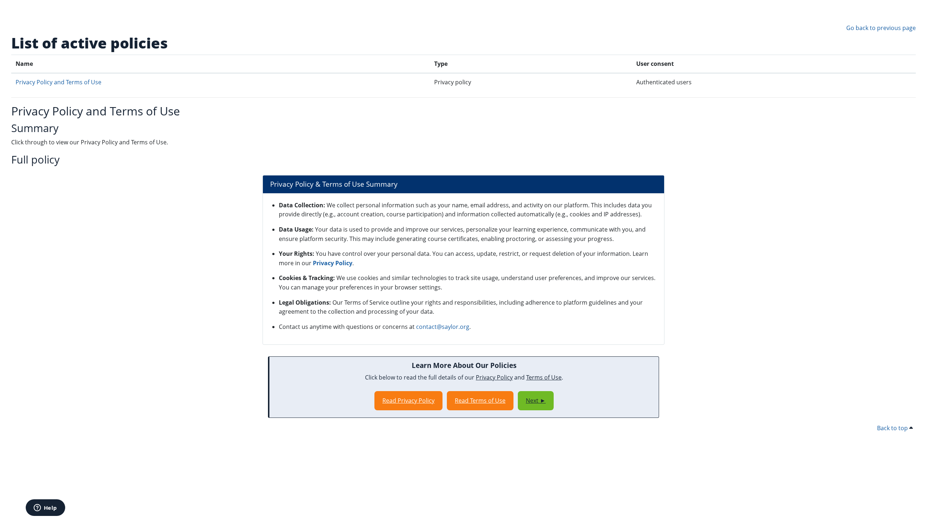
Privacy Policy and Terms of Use (58, 82)
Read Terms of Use (480, 400)
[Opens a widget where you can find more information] (45, 508)
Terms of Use (544, 377)
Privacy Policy (332, 263)
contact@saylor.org (442, 327)
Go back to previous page (881, 28)
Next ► (536, 400)
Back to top (893, 428)
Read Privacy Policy (408, 400)
